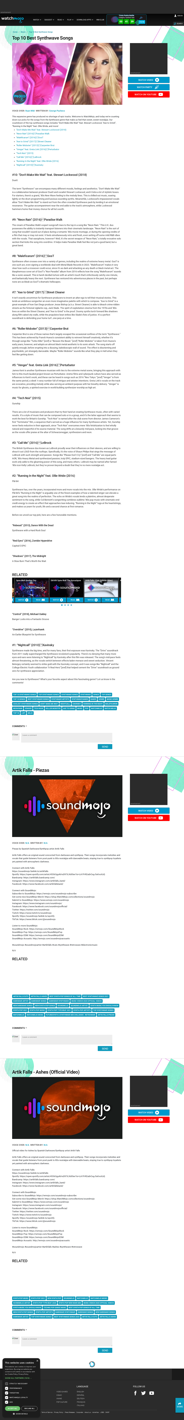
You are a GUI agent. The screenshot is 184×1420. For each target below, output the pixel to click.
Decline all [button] (29, 1408)
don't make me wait (49, 704)
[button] (61, 605)
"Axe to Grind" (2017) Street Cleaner (33, 141)
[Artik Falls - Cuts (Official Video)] (101, 587)
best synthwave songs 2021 (96, 996)
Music (79, 708)
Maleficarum (111, 704)
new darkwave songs (23, 1006)
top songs (106, 695)
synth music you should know (104, 1006)
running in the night (93, 704)
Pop (86, 708)
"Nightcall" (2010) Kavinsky (29, 165)
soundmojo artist (79, 1006)
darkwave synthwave (59, 1001)
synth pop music (37, 1010)
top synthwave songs (48, 695)
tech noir (38, 708)
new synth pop (54, 1298)
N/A (27, 843)
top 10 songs (19, 699)
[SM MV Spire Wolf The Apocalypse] (66, 587)
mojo (30, 713)
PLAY (141, 22)
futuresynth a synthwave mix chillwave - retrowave (70, 1015)
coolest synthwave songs (25, 704)
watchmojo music (35, 1015)
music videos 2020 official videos (86, 1001)
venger (28, 708)
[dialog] (21, 1388)
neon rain (17, 708)
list (23, 713)
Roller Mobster (53, 708)
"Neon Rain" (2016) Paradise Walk (32, 133)
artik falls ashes (39, 996)
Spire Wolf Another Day (26, 580)
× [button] (37, 1361)
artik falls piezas (106, 1015)
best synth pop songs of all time (64, 996)
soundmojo (62, 1006)
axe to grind (69, 708)
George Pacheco (57, 111)
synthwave (85, 695)
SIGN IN (180, 16)
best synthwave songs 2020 (67, 1317)
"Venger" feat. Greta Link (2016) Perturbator (37, 149)
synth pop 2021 (20, 1010)
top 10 (16, 713)
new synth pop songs (45, 1006)
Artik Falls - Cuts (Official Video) (99, 580)
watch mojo (110, 708)
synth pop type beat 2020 (44, 1303)
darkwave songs (38, 1001)
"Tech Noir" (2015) (24, 153)
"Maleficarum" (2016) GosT (29, 137)
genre (101, 699)
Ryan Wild (30, 111)
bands (93, 699)
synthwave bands (80, 699)
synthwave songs (69, 695)
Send (105, 746)
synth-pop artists (82, 1010)
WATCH (21, 600)
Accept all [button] (12, 1408)
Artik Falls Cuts (20, 996)
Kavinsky (77, 704)
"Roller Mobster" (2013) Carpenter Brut (35, 145)
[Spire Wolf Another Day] (32, 587)
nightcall (65, 704)
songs (96, 695)
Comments (19, 726)
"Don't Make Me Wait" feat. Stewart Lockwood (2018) (41, 129)
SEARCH (180, 23)
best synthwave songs (38, 699)
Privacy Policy (23, 1374)
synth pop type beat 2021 (59, 1010)
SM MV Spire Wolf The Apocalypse (66, 580)
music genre (112, 699)
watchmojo (96, 708)
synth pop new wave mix (70, 1303)
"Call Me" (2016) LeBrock (28, 157)
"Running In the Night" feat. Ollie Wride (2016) (37, 161)
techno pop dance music (55, 1307)
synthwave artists (60, 699)
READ (38, 600)
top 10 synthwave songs (24, 695)
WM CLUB (100, 20)
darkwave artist (21, 1001)
